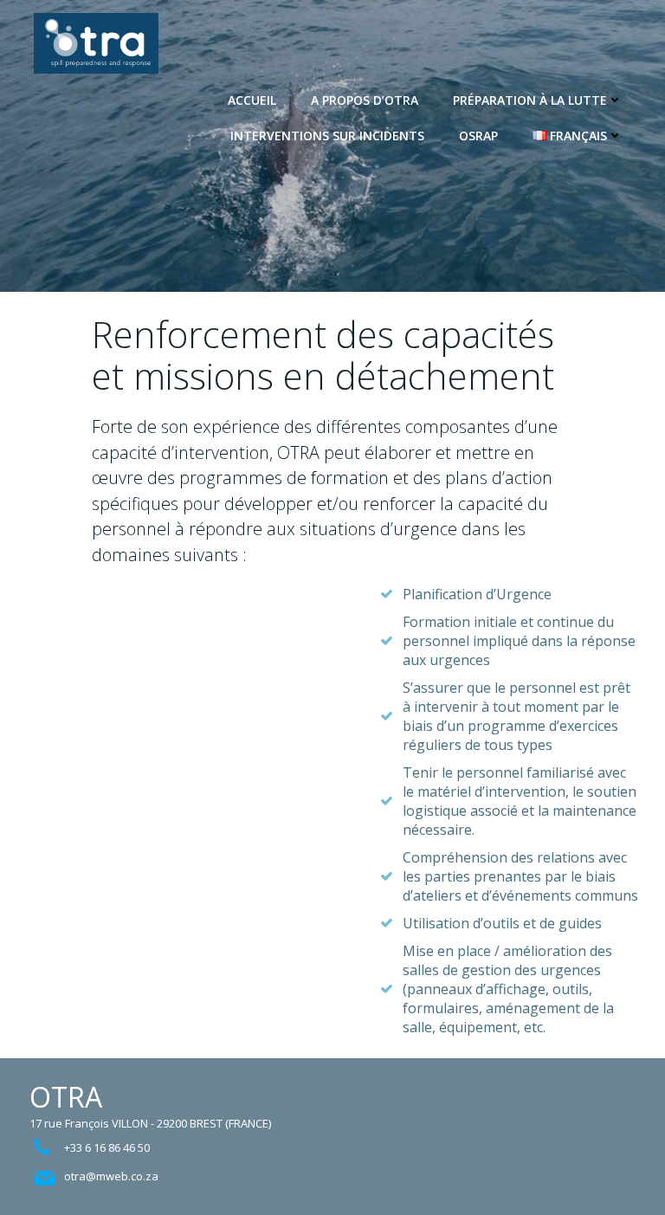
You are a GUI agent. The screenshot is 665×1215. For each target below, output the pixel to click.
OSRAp (478, 135)
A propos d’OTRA (364, 100)
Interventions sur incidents (327, 135)
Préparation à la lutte (530, 100)
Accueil (252, 100)
